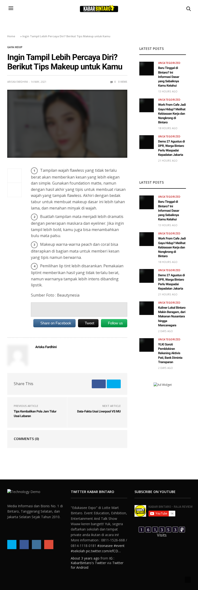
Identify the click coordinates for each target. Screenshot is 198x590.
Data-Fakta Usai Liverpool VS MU (98, 411)
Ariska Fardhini (17, 81)
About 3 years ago (85, 558)
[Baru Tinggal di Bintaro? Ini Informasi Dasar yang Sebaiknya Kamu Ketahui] (146, 68)
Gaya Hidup (14, 47)
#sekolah (78, 551)
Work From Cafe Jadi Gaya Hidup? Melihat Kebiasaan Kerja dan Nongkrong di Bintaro (172, 113)
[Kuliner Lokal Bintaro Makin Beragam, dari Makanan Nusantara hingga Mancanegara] (146, 308)
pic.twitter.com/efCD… (103, 551)
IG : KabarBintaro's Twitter (92, 560)
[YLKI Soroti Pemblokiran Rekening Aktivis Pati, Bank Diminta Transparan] (146, 345)
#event (119, 545)
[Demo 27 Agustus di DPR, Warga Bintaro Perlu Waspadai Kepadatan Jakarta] (146, 142)
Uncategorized (169, 63)
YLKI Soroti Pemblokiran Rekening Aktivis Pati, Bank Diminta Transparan (170, 353)
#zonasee (105, 545)
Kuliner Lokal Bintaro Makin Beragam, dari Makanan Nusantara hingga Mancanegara (172, 316)
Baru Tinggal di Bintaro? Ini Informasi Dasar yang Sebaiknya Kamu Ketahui (168, 77)
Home (11, 36)
